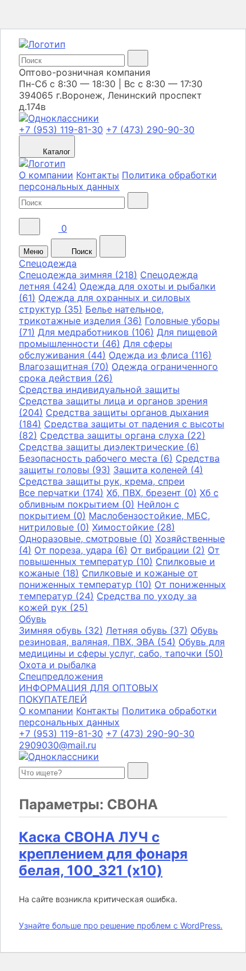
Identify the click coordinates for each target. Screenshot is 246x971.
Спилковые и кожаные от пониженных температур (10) (108, 578)
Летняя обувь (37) (147, 630)
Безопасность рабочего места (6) (96, 458)
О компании (46, 175)
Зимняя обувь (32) (61, 630)
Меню (33, 251)
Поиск (80, 251)
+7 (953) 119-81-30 (61, 129)
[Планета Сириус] (42, 44)
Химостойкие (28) (133, 527)
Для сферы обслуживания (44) (95, 349)
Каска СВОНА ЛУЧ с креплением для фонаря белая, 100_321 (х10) (103, 854)
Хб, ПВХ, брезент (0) (151, 492)
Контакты (97, 175)
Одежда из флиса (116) (160, 355)
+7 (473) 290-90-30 (150, 129)
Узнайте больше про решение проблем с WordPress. (121, 925)
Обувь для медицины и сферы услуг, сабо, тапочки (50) (122, 647)
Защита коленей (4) (158, 469)
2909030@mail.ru (57, 745)
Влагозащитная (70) (64, 366)
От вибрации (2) (167, 550)
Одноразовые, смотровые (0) (85, 538)
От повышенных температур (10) (119, 555)
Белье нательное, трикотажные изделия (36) (91, 314)
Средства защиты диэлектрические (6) (109, 447)
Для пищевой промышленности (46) (118, 337)
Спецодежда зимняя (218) (78, 274)
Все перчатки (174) (61, 492)
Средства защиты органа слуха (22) (122, 435)
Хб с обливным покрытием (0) (119, 498)
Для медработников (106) (96, 332)
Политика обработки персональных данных (118, 180)
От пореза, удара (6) (81, 550)
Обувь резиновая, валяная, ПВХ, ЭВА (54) (118, 636)
